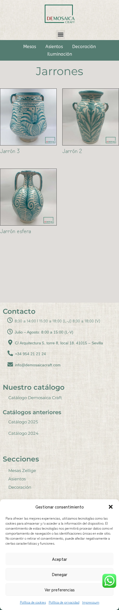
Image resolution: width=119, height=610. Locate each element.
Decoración (84, 46)
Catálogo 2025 (23, 421)
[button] (110, 507)
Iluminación (59, 54)
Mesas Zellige (22, 470)
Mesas (29, 46)
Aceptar (59, 559)
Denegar (59, 574)
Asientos (54, 46)
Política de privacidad (64, 602)
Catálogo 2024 (23, 433)
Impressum (90, 602)
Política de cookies (33, 602)
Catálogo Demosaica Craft (35, 397)
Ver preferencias (60, 589)
